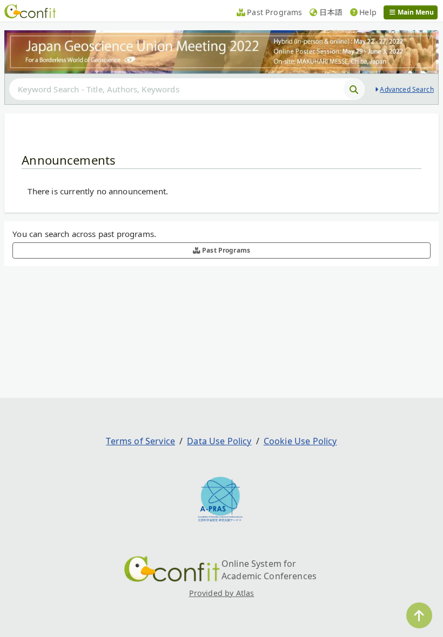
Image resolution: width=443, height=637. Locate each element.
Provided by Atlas (221, 593)
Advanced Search (406, 89)
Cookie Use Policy (300, 441)
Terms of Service (140, 441)
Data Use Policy (219, 441)
